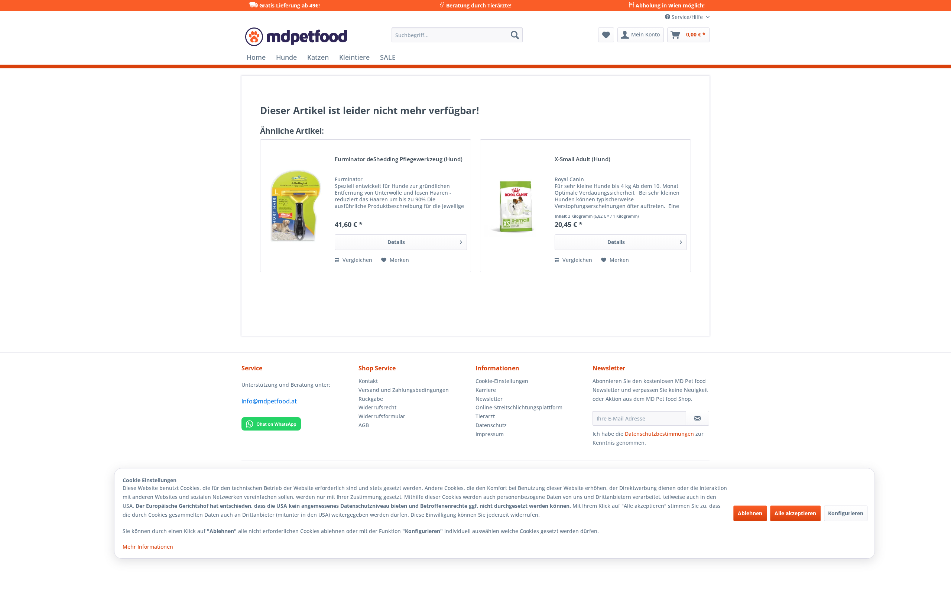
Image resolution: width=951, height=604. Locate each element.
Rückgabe (370, 398)
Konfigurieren (845, 513)
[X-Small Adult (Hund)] (515, 205)
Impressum (490, 434)
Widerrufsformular (381, 416)
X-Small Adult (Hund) (582, 159)
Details (396, 242)
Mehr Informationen (148, 546)
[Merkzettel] (606, 34)
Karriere (486, 389)
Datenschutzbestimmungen (659, 433)
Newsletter (489, 398)
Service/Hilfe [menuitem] (687, 16)
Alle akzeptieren (795, 513)
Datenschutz (491, 425)
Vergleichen (356, 259)
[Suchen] (515, 34)
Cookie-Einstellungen (502, 380)
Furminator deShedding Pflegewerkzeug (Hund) (398, 159)
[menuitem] (457, 34)
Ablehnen (750, 513)
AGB (363, 425)
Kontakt (368, 380)
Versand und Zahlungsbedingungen (403, 389)
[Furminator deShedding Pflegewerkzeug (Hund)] (295, 205)
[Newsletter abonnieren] (697, 418)
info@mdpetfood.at (269, 401)
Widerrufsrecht (377, 407)
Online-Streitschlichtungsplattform (519, 407)
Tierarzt (485, 416)
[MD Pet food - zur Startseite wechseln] (296, 36)
